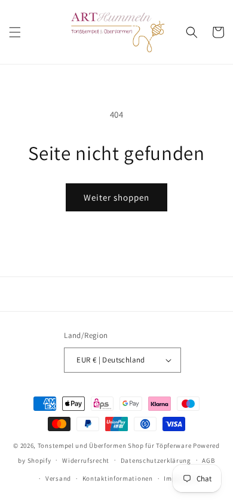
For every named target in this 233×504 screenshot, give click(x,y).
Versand (58, 478)
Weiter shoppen (116, 197)
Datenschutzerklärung (156, 460)
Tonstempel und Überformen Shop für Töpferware (115, 445)
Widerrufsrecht (85, 460)
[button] (15, 32)
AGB (208, 460)
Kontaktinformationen (117, 478)
